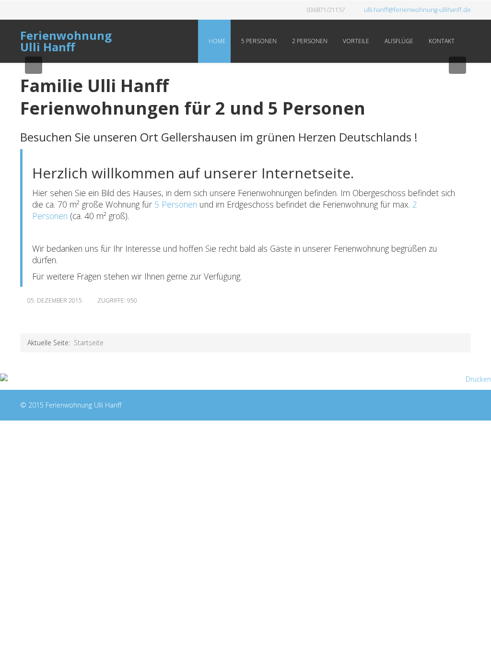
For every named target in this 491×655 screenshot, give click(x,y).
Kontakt (441, 41)
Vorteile (355, 41)
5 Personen (258, 41)
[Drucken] (245, 379)
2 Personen (309, 41)
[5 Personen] (153, 204)
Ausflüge (398, 41)
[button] (33, 65)
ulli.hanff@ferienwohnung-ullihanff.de (417, 10)
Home (216, 41)
